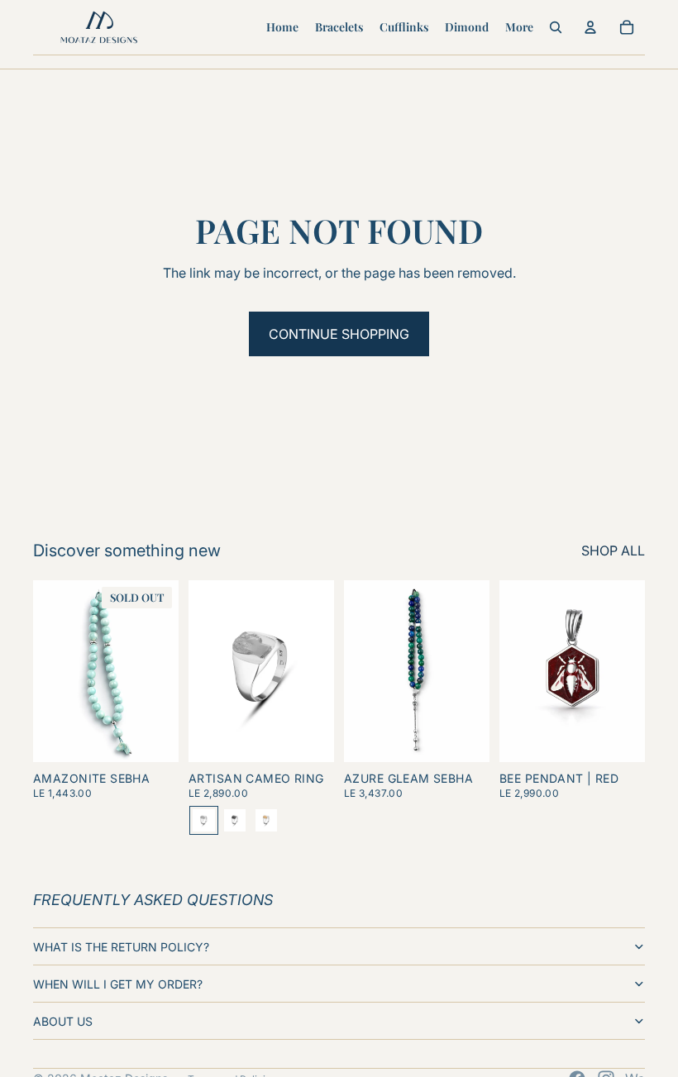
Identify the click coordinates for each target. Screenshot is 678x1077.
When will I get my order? (118, 984)
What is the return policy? (121, 947)
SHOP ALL (613, 550)
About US (63, 1021)
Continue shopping (339, 334)
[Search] (555, 27)
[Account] (590, 27)
